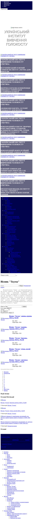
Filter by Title (4, 306)
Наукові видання (12, 426)
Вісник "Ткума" (12, 405)
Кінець (6, 390)
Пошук (21, 285)
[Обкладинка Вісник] (5, 319)
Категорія (3, 308)
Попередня (7, 373)
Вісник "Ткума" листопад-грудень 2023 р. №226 (18, 360)
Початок (6, 372)
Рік (1, 311)
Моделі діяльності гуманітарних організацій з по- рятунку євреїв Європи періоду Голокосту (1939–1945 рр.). (16, 422)
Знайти (24, 306)
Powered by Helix (5, 437)
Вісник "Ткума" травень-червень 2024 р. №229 (18, 328)
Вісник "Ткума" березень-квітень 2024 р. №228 (18, 339)
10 (4, 387)
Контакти (6, 2)
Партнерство (7, 3)
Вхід (5, 6)
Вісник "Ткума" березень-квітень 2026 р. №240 (13, 402)
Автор (2, 309)
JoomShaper (15, 440)
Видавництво (4, 312)
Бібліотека (6, 5)
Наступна (6, 389)
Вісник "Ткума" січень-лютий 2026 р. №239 (13, 411)
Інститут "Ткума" (7, 444)
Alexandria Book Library (7, 369)
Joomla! (27, 440)
